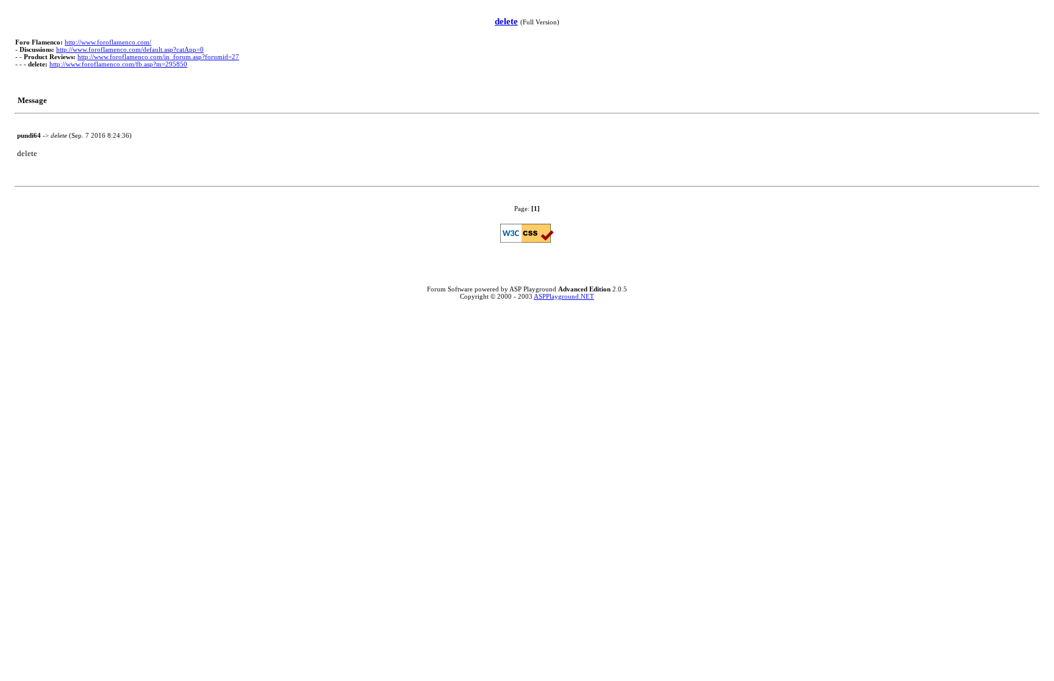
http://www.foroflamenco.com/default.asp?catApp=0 (130, 49)
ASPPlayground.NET (564, 296)
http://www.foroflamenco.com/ (108, 42)
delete (506, 21)
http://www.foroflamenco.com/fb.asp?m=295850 (118, 64)
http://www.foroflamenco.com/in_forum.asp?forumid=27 (158, 56)
